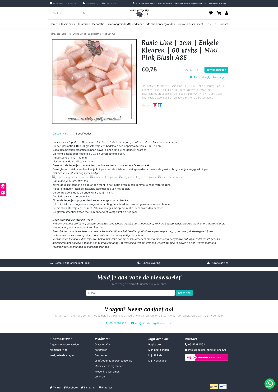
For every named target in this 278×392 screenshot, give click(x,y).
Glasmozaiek (141, 165)
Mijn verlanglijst (157, 360)
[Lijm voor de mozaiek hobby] (104, 177)
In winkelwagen (216, 69)
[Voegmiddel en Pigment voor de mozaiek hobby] (138, 177)
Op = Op (211, 24)
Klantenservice (58, 349)
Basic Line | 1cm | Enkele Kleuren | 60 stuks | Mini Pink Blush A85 (86, 34)
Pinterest (106, 387)
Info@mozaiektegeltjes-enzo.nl (192, 3)
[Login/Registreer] (226, 13)
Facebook (72, 387)
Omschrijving (60, 133)
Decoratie (98, 24)
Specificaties (84, 133)
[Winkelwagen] (219, 13)
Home (53, 24)
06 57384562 (153, 3)
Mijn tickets (155, 355)
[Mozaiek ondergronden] (171, 177)
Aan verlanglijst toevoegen (210, 77)
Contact (223, 24)
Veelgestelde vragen (218, 3)
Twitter (57, 387)
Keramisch (84, 24)
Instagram (90, 387)
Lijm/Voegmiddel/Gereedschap (125, 24)
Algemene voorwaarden (64, 344)
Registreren (155, 344)
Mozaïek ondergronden (161, 24)
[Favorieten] (211, 13)
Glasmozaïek (67, 24)
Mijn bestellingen (158, 349)
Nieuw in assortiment (190, 24)
